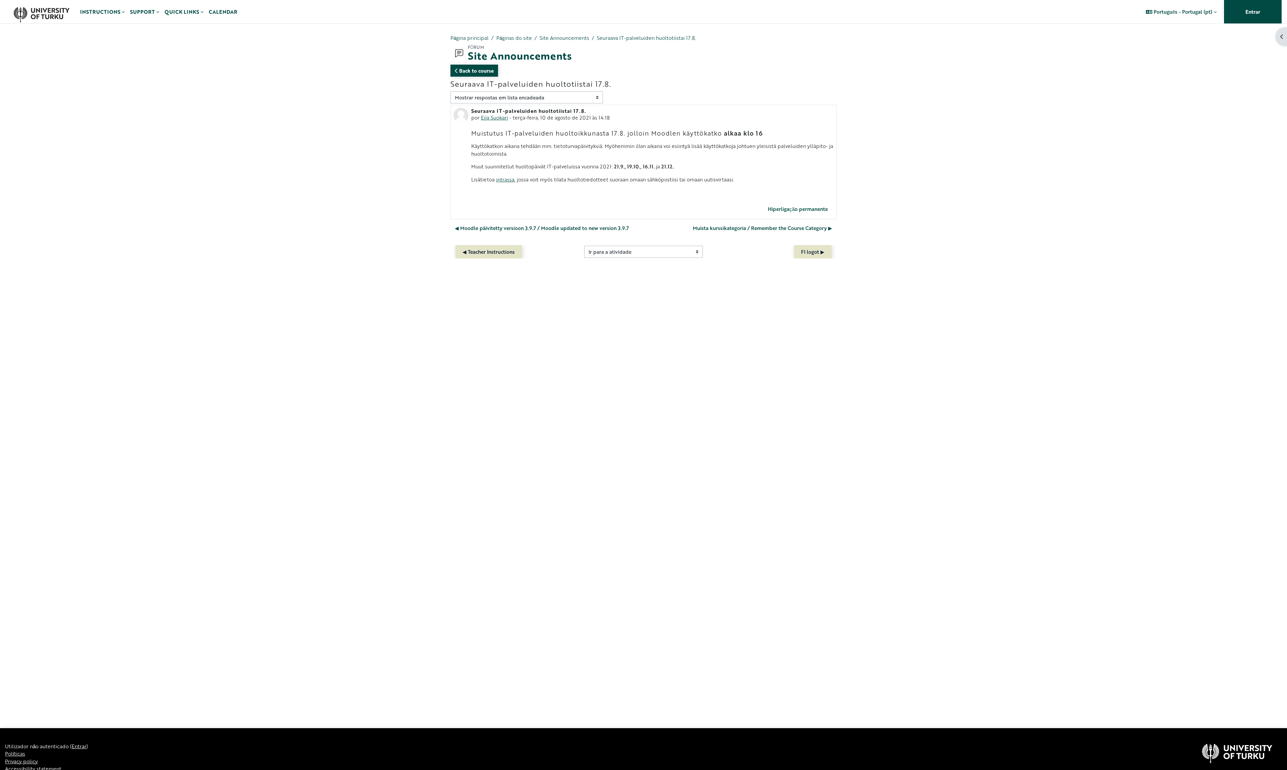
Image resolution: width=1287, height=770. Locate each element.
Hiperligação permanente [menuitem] (798, 209)
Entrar (1252, 11)
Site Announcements (564, 38)
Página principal (469, 38)
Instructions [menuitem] (100, 11)
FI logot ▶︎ (812, 251)
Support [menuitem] (142, 11)
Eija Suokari (494, 117)
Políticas (15, 753)
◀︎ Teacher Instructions (489, 251)
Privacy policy (21, 761)
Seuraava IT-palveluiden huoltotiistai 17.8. (646, 38)
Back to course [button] (476, 70)
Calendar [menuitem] (223, 11)
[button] (1181, 11)
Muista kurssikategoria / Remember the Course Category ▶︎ (762, 228)
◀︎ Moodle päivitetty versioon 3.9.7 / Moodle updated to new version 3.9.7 (542, 228)
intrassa (505, 179)
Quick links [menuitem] (182, 11)
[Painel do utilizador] (41, 11)
